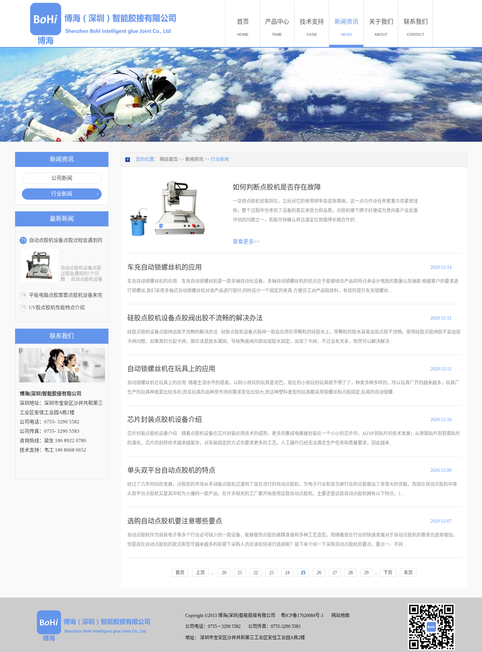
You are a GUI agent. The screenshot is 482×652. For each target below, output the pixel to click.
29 (366, 572)
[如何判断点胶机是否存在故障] (170, 181)
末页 (408, 572)
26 (319, 572)
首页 (180, 572)
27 (335, 572)
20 (224, 572)
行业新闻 (220, 159)
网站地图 (339, 615)
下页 (387, 572)
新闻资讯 (194, 159)
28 (350, 572)
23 (271, 572)
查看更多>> (246, 241)
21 (240, 572)
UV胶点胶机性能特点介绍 (57, 307)
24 (287, 572)
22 (255, 572)
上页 (200, 572)
